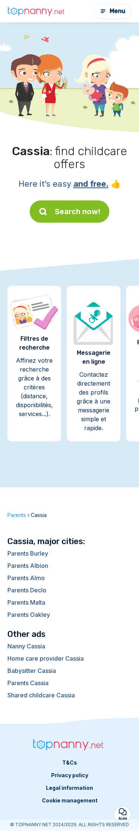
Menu (117, 10)
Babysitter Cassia (31, 670)
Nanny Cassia (26, 646)
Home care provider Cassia (45, 658)
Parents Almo (26, 578)
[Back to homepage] (37, 11)
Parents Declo (26, 590)
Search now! (77, 211)
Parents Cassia (28, 683)
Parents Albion (27, 565)
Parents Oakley (28, 614)
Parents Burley (27, 553)
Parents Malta (26, 602)
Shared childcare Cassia (41, 695)
